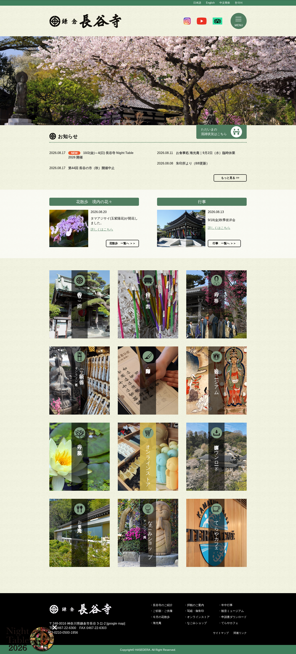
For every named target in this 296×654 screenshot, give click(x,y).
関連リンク (240, 632)
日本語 (197, 2)
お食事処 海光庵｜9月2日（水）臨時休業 (205, 153)
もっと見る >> (230, 177)
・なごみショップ (195, 623)
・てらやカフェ (228, 623)
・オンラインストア (197, 617)
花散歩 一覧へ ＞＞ (122, 243)
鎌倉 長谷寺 (85, 21)
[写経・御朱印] (148, 380)
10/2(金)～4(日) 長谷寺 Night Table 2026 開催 (101, 155)
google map (115, 623)
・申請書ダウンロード (232, 617)
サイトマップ (221, 632)
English (210, 2)
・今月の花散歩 (160, 617)
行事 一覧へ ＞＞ (224, 243)
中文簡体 (224, 2)
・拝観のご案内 (194, 605)
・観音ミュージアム (231, 610)
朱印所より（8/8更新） (192, 163)
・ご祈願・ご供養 (161, 610)
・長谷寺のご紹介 (161, 605)
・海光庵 (155, 623)
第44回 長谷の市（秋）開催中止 (91, 168)
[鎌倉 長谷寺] (87, 612)
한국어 (239, 2)
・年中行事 (225, 605)
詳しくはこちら (102, 229)
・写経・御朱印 (194, 610)
